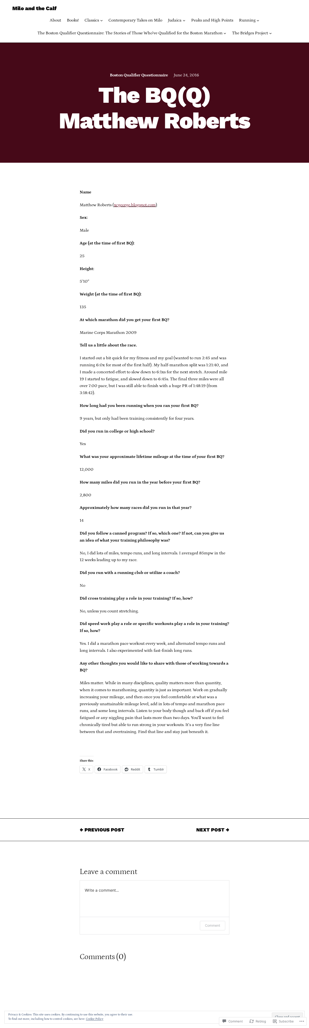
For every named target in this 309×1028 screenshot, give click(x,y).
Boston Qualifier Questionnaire (139, 75)
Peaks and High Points (212, 20)
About (55, 20)
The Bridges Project (250, 33)
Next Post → (212, 830)
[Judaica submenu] (184, 20)
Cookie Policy (94, 1019)
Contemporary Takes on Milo (135, 20)
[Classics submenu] (101, 20)
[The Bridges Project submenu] (270, 33)
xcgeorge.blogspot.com (135, 205)
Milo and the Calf (34, 8)
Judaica (175, 20)
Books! (73, 20)
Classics (91, 20)
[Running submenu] (258, 20)
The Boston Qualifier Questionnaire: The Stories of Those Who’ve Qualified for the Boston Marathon (130, 33)
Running (247, 20)
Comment (212, 925)
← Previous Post (102, 830)
